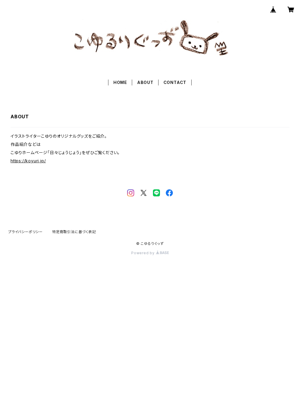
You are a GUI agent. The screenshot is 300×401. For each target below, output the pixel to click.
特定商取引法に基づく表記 (74, 232)
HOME (120, 82)
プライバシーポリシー (25, 232)
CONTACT (175, 82)
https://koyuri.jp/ (28, 160)
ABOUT (145, 82)
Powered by (143, 253)
